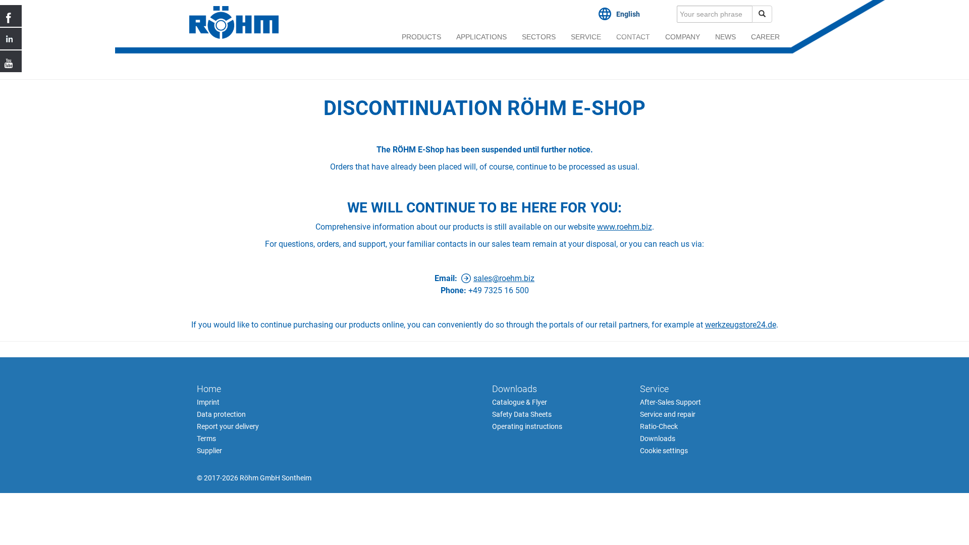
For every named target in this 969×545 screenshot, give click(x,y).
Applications (481, 37)
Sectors (539, 37)
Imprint (208, 402)
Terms (206, 438)
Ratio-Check (659, 426)
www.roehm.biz (624, 227)
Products (421, 37)
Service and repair (667, 414)
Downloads (514, 389)
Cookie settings (664, 451)
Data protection (221, 414)
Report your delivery (228, 426)
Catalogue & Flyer (519, 402)
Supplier (209, 451)
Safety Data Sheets (522, 414)
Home (209, 389)
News (725, 37)
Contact (633, 37)
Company (682, 37)
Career (765, 37)
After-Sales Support (670, 402)
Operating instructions (527, 426)
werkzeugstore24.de (740, 325)
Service (586, 37)
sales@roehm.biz (503, 278)
